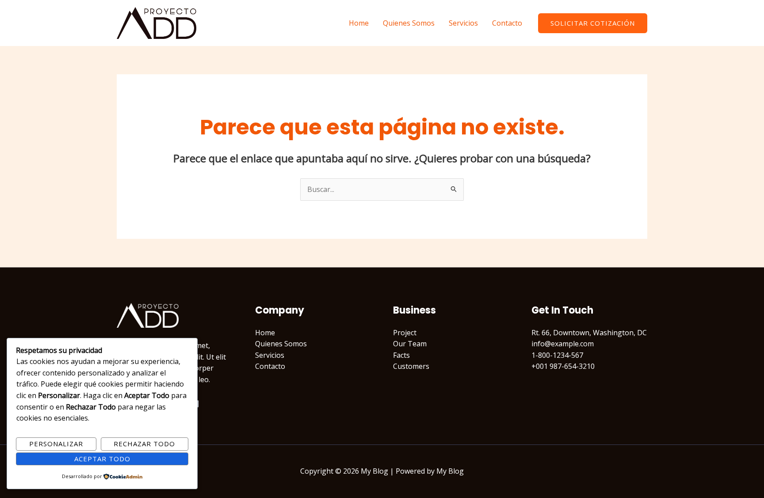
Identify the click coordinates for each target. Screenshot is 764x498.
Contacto (507, 23)
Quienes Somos (409, 23)
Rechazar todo (144, 443)
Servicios (463, 23)
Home (359, 23)
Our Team (410, 344)
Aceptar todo (102, 458)
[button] (592, 23)
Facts (401, 355)
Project (404, 332)
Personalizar (56, 443)
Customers (411, 366)
